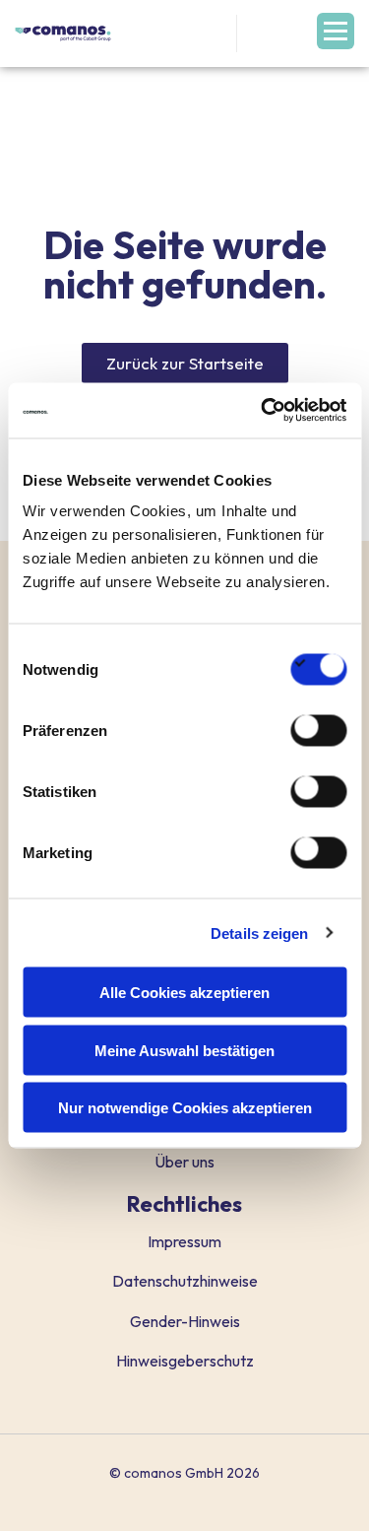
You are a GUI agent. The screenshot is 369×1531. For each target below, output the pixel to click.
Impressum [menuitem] (184, 1241)
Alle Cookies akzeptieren (184, 992)
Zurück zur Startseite (185, 363)
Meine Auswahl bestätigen (184, 1049)
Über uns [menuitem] (184, 1161)
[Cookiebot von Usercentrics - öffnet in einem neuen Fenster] (262, 411)
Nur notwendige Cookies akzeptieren (185, 1107)
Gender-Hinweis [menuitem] (185, 1321)
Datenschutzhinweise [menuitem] (185, 1281)
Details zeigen (259, 932)
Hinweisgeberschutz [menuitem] (185, 1360)
